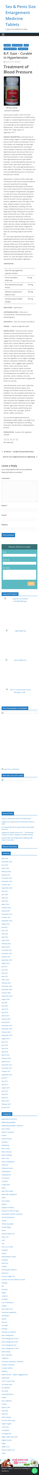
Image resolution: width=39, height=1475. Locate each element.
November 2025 (7, 862)
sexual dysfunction (8, 1394)
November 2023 (7, 881)
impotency (5, 1273)
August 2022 (6, 924)
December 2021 (7, 950)
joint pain (5, 1289)
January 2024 (6, 875)
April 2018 (5, 1052)
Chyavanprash (6, 1171)
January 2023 (6, 911)
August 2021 (6, 963)
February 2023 (6, 908)
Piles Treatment (7, 1355)
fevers (4, 1230)
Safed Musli (5, 1378)
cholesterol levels (7, 1168)
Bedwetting (5, 1145)
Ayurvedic (7, 45)
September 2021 (7, 960)
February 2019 (6, 1019)
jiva (3, 1286)
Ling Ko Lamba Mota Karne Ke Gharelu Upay (16, 818)
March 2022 (5, 940)
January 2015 (6, 1107)
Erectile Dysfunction (8, 1217)
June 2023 (5, 894)
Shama (4, 1397)
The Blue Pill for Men (8, 1420)
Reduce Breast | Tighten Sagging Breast (15, 1375)
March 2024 (5, 868)
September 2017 (7, 1075)
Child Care (5, 1165)
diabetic (4, 1204)
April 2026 (5, 858)
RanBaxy (4, 1371)
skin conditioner (7, 1401)
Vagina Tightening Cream (10, 1437)
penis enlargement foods (10, 1342)
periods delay (6, 1352)
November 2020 (7, 989)
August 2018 (6, 1039)
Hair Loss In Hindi (7, 1247)
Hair (3, 1243)
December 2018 (7, 1025)
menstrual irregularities (9, 1312)
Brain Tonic (5, 1158)
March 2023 (5, 904)
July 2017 (4, 1078)
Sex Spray (5, 1391)
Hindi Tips (5, 1263)
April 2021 (5, 976)
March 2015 (5, 1101)
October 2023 (6, 885)
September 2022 (7, 921)
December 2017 (7, 1065)
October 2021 (6, 957)
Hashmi (4, 1253)
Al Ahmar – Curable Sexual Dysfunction (19, 452)
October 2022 (6, 917)
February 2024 (6, 871)
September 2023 (7, 888)
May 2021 (5, 973)
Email (4, 515)
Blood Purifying (7, 1155)
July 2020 (4, 1003)
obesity (4, 1319)
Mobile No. (6, 560)
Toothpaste (5, 1430)
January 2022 (6, 947)
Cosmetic (5, 1181)
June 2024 (5, 865)
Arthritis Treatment (8, 1132)
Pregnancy (5, 1358)
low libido (5, 1299)
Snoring (4, 1404)
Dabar (4, 1188)
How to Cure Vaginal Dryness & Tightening (19, 457)
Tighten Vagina (6, 1424)
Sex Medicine (6, 1388)
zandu (4, 1453)
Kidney (4, 1293)
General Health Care (10, 49)
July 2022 (4, 927)
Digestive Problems (8, 1207)
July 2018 (4, 1042)
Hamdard (5, 1250)
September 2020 (7, 996)
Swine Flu (5, 1414)
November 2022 (7, 914)
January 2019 (6, 1022)
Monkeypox (5, 1316)
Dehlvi (26, 45)
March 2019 (5, 1016)
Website (5, 525)
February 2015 (6, 1104)
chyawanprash (6, 1175)
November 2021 (7, 953)
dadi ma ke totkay (7, 1191)
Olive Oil (4, 1322)
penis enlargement (8, 1335)
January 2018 (6, 1061)
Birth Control (6, 1148)
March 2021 (5, 980)
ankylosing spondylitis (9, 1122)
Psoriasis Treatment (8, 1365)
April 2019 (5, 1012)
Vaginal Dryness (7, 1440)
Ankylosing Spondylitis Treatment (12, 1126)
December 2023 (7, 878)
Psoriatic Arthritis (7, 1368)
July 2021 (4, 966)
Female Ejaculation (8, 1224)
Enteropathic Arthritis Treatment (12, 1214)
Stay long (5, 1411)
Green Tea (5, 1237)
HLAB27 (4, 1266)
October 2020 (6, 993)
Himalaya (5, 1260)
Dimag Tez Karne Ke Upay (10, 1211)
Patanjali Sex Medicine (9, 1332)
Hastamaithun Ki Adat (9, 1257)
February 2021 (6, 983)
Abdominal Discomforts (9, 1119)
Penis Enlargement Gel (9, 1345)
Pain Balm (5, 1325)
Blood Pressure (17, 45)
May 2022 (5, 934)
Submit (31, 583)
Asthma (4, 1135)
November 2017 (7, 1068)
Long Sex (5, 1296)
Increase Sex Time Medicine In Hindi (13, 1280)
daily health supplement (9, 1194)
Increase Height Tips (8, 1276)
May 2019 (5, 1009)
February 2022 (6, 944)
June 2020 (5, 1006)
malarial (4, 1306)
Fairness (4, 1221)
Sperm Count (6, 1407)
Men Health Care (7, 1309)
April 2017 (5, 1084)
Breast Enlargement (8, 1162)
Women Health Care (8, 1450)
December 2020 (7, 986)
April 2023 (5, 901)
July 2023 (4, 891)
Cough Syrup (6, 1185)
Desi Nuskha (6, 1201)
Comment (6, 478)
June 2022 (5, 930)
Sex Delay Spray (7, 1384)
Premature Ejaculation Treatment (12, 1361)
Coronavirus (5, 1178)
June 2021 (5, 970)
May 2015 (5, 1094)
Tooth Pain (5, 1427)
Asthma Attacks (7, 1139)
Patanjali (4, 1329)
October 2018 (6, 1032)
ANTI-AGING (6, 1129)
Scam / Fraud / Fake (8, 1381)
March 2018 (5, 1055)
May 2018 (5, 1048)
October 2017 (6, 1071)
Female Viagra (6, 1227)
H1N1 (3, 1240)
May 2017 (5, 1081)
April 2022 (5, 937)
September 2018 (7, 1035)
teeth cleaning (6, 1417)
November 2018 (7, 1029)
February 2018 (6, 1058)
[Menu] (3, 34)
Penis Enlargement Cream (10, 1338)
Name (5, 505)
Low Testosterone (8, 1302)
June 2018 (5, 1045)
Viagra (4, 1443)
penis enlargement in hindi (10, 1348)
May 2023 (5, 898)
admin (18, 62)
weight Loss (5, 1447)
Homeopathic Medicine (9, 1270)
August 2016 (6, 1088)
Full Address (7, 568)
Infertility (4, 1283)
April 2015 (5, 1098)
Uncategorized (23, 49)
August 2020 (6, 999)
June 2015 (5, 1091)
